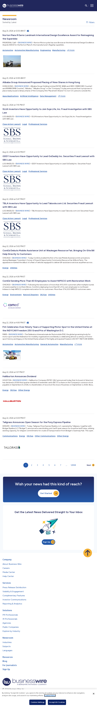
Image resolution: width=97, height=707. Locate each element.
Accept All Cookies (57, 702)
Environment (16, 295)
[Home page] (13, 5)
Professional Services (38, 124)
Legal (24, 124)
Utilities (13, 268)
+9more (61, 96)
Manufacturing (58, 50)
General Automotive (49, 344)
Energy (6, 268)
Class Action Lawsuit (12, 124)
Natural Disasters (31, 295)
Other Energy (24, 390)
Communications (10, 436)
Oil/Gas (43, 295)
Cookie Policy (49, 695)
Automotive (8, 50)
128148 (73, 465)
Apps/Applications (11, 96)
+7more (78, 344)
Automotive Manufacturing (27, 50)
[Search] (86, 5)
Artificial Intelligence (29, 96)
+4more (71, 50)
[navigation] (91, 5)
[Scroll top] (87, 553)
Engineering (45, 50)
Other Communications (45, 436)
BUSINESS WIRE (25, 43)
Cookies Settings (37, 702)
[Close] (93, 694)
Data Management (48, 96)
